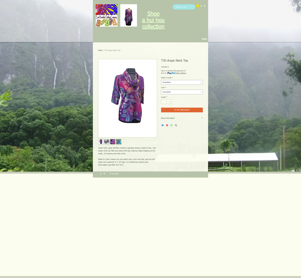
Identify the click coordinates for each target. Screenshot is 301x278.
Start (100, 50)
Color (163, 87)
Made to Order (167, 78)
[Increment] (170, 102)
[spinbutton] (166, 102)
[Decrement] (162, 102)
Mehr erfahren (181, 73)
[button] (184, 7)
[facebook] (201, 6)
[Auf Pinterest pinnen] (167, 125)
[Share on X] (176, 125)
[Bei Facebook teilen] (162, 125)
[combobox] (182, 82)
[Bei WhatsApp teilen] (171, 125)
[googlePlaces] (204, 6)
